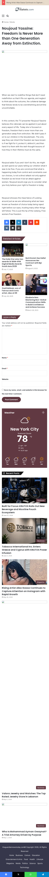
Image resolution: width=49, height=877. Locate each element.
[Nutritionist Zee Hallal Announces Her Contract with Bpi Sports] (36, 249)
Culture (27, 855)
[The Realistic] (24, 9)
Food (26, 859)
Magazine (10, 863)
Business (19, 855)
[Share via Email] (12, 227)
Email (5, 368)
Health (32, 859)
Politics (25, 863)
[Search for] (7, 16)
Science (33, 863)
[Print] (18, 227)
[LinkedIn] (18, 222)
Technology (24, 867)
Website (5, 379)
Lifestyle (40, 859)
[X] (12, 222)
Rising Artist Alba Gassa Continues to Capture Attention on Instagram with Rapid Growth (23, 591)
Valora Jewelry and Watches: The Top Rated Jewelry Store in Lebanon (24, 795)
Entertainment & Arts (14, 859)
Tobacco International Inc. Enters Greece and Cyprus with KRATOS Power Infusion (24, 550)
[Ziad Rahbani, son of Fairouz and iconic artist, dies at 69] (12, 279)
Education (36, 855)
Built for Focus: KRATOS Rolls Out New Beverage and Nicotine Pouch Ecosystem (23, 509)
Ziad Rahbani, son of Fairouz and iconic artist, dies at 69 (11, 290)
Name (5, 358)
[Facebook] (6, 222)
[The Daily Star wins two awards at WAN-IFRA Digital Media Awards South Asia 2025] (12, 250)
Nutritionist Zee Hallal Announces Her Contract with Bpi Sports (36, 262)
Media (12, 22)
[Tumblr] (24, 222)
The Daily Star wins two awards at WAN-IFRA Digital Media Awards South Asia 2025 (12, 263)
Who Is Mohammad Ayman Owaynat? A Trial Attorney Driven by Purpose (24, 833)
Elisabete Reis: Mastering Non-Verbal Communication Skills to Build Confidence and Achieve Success (36, 302)
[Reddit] (36, 222)
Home (6, 22)
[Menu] (3, 16)
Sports (40, 863)
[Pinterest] (30, 222)
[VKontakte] (6, 227)
